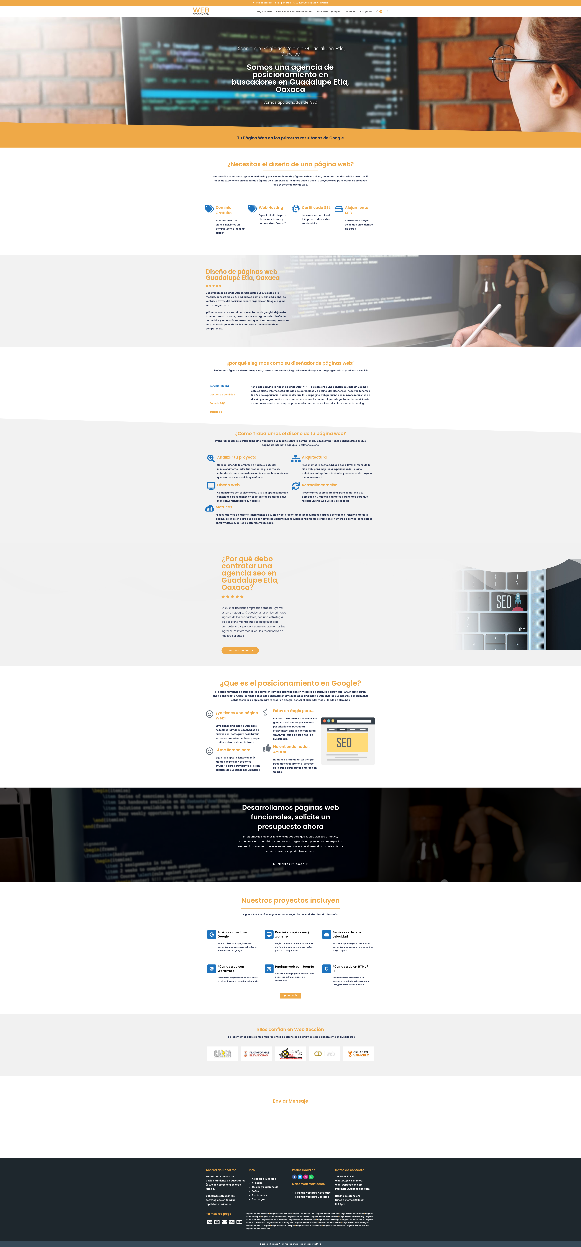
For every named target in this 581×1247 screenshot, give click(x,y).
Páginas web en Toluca (303, 1213)
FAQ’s (255, 1191)
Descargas (258, 1199)
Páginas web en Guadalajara (355, 1222)
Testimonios (259, 1195)
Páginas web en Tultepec (283, 1225)
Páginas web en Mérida (330, 1222)
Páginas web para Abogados (313, 1192)
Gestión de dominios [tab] (222, 394)
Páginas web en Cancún (306, 1222)
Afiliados (257, 1182)
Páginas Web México (318, 3)
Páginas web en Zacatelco (258, 1228)
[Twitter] (300, 1177)
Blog (277, 3)
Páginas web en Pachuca (327, 1213)
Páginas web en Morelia (298, 1216)
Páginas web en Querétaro (274, 1219)
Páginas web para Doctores (312, 1196)
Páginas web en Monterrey (351, 1216)
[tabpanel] (311, 396)
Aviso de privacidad (264, 1178)
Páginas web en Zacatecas (309, 1225)
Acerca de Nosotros (262, 3)
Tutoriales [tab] (216, 411)
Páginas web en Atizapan (258, 1225)
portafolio (286, 3)
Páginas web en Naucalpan (273, 1216)
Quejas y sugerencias (265, 1187)
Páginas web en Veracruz (352, 1213)
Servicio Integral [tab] (219, 386)
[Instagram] (305, 1177)
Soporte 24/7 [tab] (217, 403)
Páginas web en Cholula (353, 1219)
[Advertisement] (290, 1127)
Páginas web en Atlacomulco (302, 1219)
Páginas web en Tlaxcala (257, 1213)
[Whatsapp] (311, 1177)
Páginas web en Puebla (281, 1213)
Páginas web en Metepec (329, 1219)
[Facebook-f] (294, 1177)
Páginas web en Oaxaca (334, 1225)
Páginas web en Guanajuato (280, 1222)
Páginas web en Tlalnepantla (324, 1216)
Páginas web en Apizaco (358, 1225)
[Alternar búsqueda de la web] (388, 11)
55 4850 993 (302, 3)
